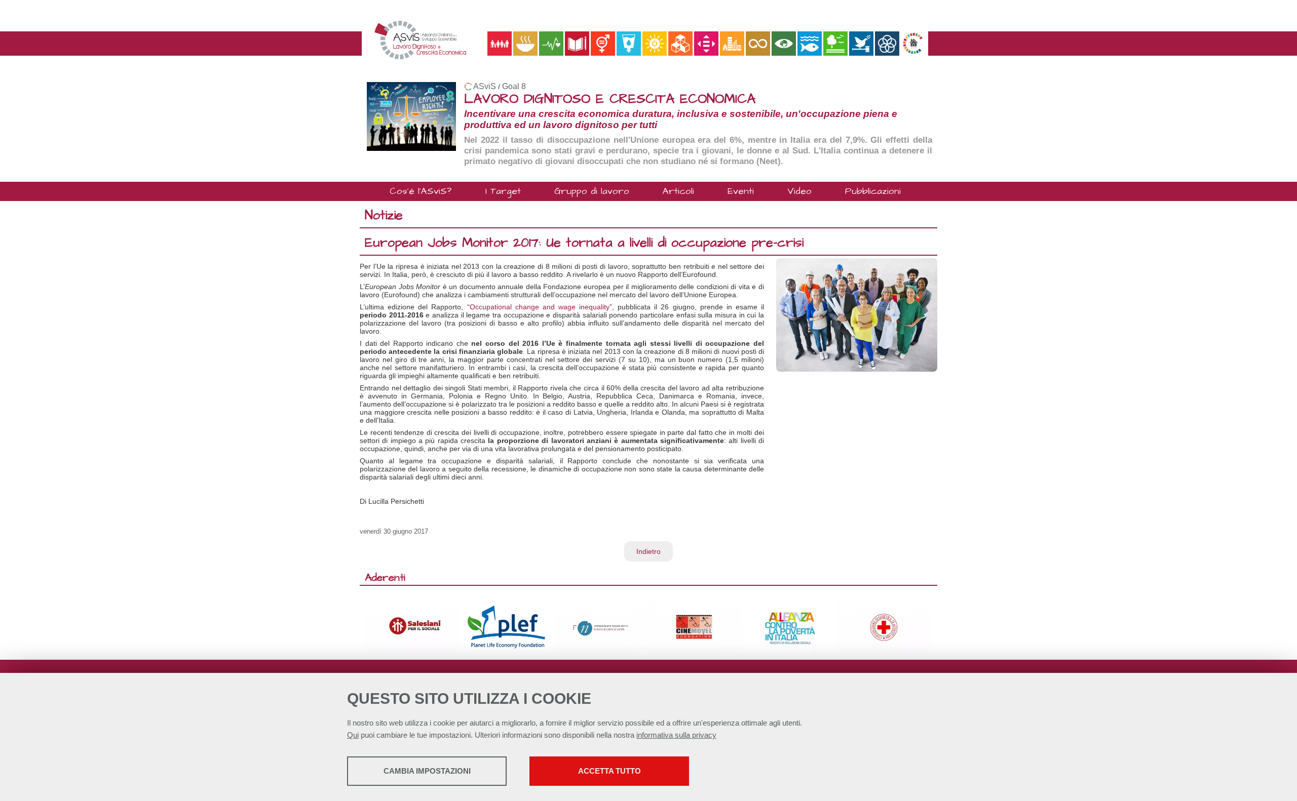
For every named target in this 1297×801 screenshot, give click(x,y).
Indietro (648, 551)
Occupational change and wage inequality (540, 307)
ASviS (484, 86)
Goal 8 (514, 86)
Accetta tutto (609, 771)
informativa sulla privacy (676, 735)
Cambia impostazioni (427, 771)
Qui (353, 735)
